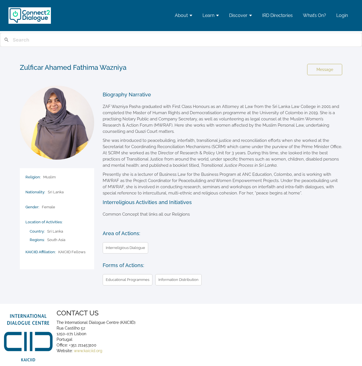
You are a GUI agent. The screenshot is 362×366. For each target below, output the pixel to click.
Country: (37, 231)
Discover (238, 15)
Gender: (32, 207)
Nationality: (35, 192)
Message (324, 69)
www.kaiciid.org (87, 350)
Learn (208, 15)
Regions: (37, 240)
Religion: (33, 177)
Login (342, 15)
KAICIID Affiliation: (40, 252)
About (181, 15)
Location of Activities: (44, 222)
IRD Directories (277, 15)
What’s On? (314, 15)
